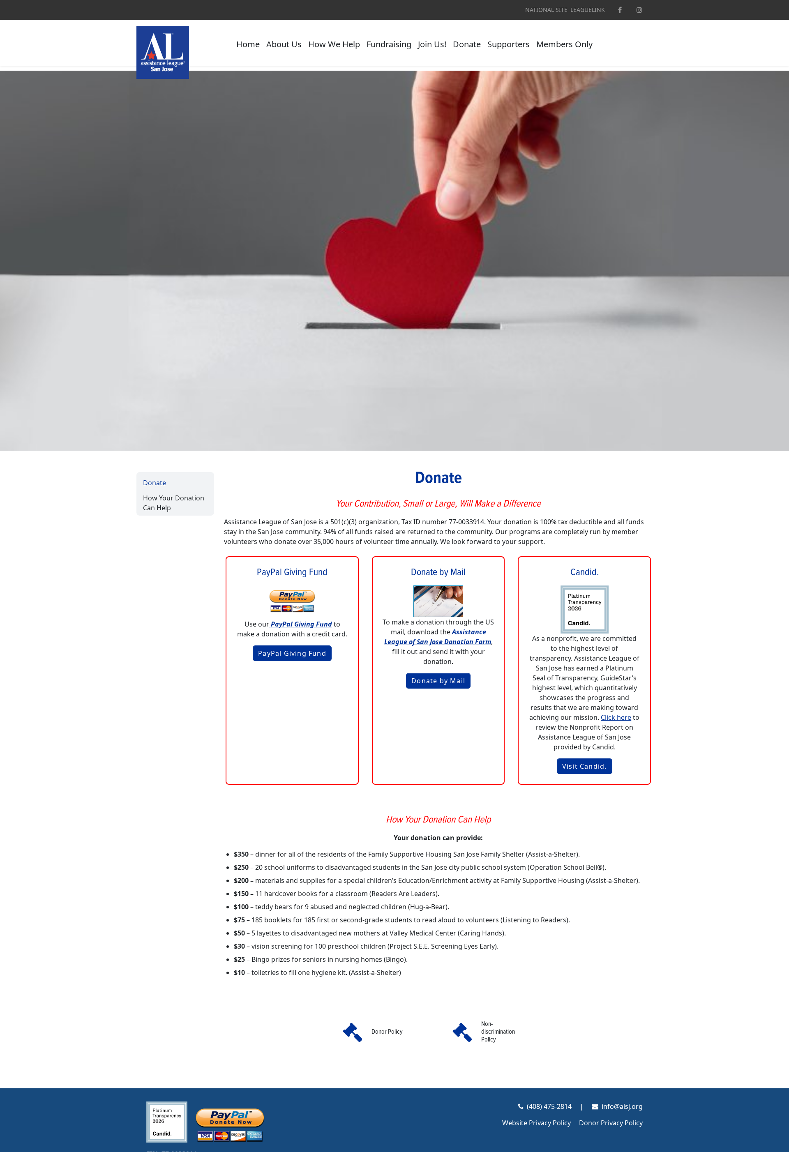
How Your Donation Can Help (173, 502)
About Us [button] (284, 44)
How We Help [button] (334, 44)
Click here (616, 717)
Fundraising (389, 44)
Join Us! (432, 44)
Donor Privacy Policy (611, 1122)
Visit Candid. (584, 766)
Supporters (508, 44)
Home (248, 44)
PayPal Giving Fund (292, 653)
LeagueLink (587, 10)
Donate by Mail (438, 680)
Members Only (564, 44)
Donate (467, 44)
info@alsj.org (622, 1106)
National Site (546, 10)
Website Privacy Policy (536, 1122)
